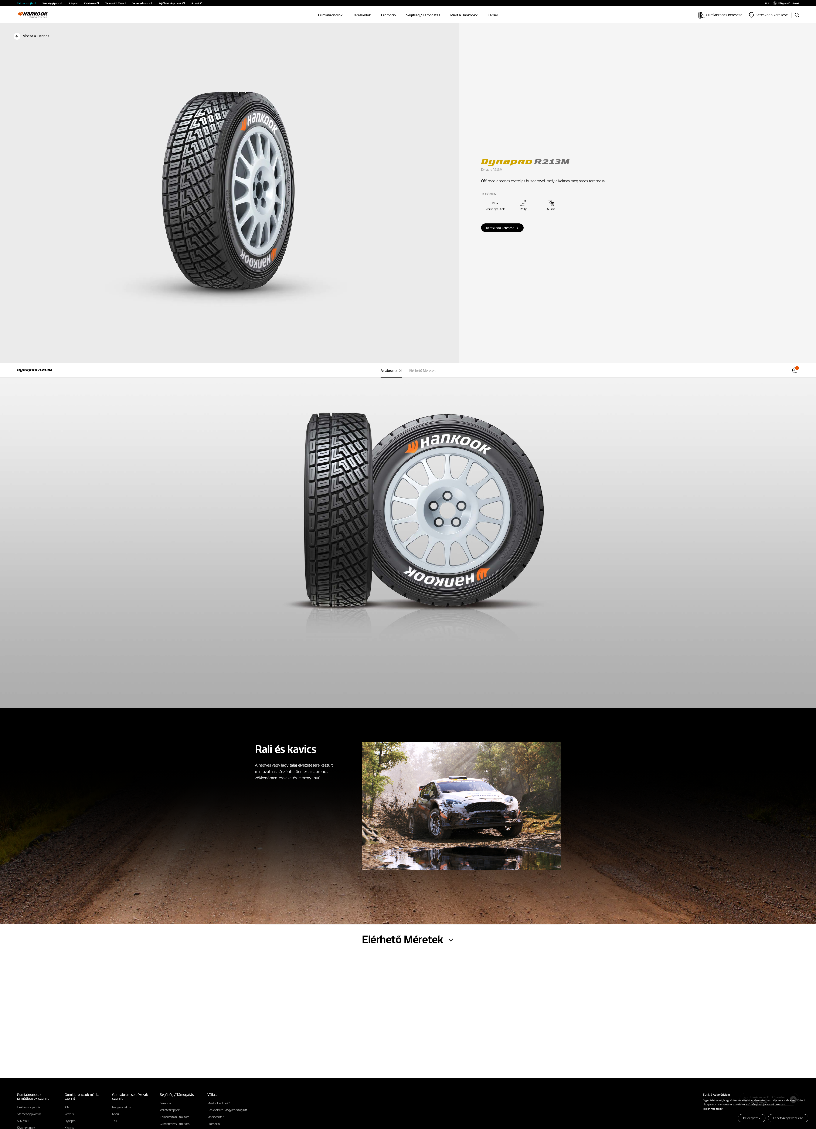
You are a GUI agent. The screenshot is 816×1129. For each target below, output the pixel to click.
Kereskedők (362, 15)
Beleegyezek (751, 1118)
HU (767, 3)
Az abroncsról (391, 370)
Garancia (165, 1103)
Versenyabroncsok (142, 3)
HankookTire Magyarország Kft (227, 1110)
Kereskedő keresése (500, 228)
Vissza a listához (36, 35)
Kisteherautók (91, 3)
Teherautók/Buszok (116, 3)
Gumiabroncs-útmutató (174, 1124)
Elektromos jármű (27, 3)
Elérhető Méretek (422, 370)
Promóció (196, 3)
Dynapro (70, 1121)
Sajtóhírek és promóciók (172, 3)
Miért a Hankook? (463, 15)
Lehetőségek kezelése (788, 1118)
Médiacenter (215, 1117)
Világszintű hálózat (788, 3)
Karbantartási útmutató (174, 1117)
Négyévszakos (121, 1107)
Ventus (69, 1114)
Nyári (115, 1114)
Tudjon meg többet (713, 1108)
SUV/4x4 (73, 3)
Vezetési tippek (170, 1110)
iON (67, 1107)
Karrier (492, 15)
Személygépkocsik (52, 3)
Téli (114, 1121)
